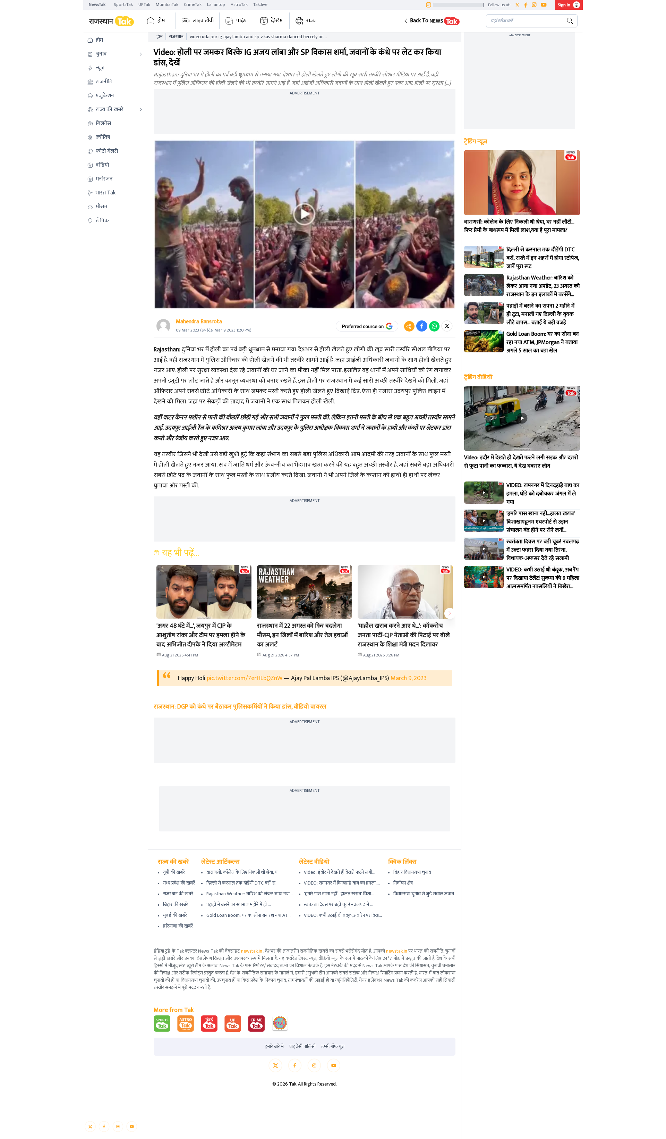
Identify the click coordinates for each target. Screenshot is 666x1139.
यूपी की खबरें (174, 872)
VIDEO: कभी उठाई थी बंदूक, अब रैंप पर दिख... (343, 915)
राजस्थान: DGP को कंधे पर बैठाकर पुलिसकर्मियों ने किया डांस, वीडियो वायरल (240, 707)
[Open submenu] (141, 54)
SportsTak (123, 4)
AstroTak (239, 4)
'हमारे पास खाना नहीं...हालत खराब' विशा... (339, 894)
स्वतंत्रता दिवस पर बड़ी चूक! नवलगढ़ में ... (338, 904)
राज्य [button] (311, 20)
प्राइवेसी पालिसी (302, 1046)
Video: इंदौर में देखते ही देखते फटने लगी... (339, 872)
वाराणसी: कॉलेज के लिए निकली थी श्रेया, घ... (243, 872)
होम (161, 20)
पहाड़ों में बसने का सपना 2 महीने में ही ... (238, 904)
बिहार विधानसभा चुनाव (412, 872)
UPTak (144, 4)
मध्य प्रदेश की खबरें (179, 883)
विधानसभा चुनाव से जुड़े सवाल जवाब (423, 894)
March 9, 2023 (409, 678)
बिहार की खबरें (175, 904)
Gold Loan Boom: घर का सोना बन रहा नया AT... (248, 915)
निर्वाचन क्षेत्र (403, 883)
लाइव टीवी (203, 20)
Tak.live (260, 4)
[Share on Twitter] (447, 326)
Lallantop (216, 4)
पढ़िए (241, 20)
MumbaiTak (167, 4)
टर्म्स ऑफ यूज (332, 1046)
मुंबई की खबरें (175, 915)
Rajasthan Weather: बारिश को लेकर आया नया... (249, 894)
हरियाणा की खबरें (178, 926)
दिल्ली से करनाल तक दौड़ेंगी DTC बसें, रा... (242, 883)
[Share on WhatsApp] (434, 326)
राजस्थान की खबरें (178, 894)
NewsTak (97, 4)
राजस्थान (176, 36)
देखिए (277, 20)
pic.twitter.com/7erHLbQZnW (244, 678)
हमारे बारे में (274, 1046)
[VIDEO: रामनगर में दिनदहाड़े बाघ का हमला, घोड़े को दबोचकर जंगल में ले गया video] (484, 492)
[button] (439, 21)
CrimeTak (193, 4)
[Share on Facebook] (421, 326)
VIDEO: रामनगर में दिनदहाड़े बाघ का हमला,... (342, 883)
